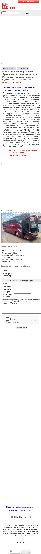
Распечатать (23, 68)
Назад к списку (9, 68)
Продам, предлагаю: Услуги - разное (20, 87)
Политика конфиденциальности (19, 507)
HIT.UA (22, 551)
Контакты (13, 510)
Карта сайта (25, 510)
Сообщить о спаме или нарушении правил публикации (22, 152)
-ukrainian (21, 542)
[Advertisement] (20, 38)
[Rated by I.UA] (15, 553)
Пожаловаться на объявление (21, 156)
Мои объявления (28, 1)
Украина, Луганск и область (15, 90)
